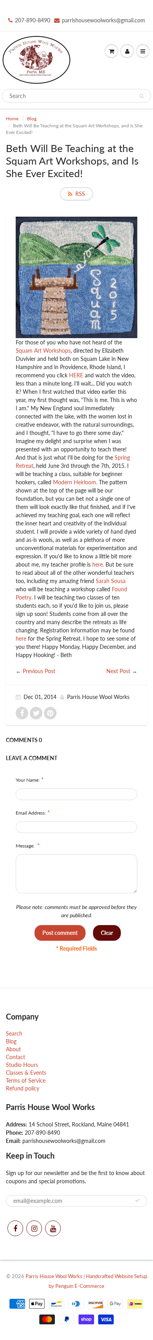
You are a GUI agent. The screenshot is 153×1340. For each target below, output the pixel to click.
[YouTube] (53, 1228)
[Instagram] (34, 1228)
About (13, 1049)
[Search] (141, 96)
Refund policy (22, 1088)
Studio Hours (22, 1064)
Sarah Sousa (111, 581)
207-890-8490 (32, 20)
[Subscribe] (137, 1200)
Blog (31, 118)
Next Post (118, 671)
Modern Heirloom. (76, 482)
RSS (80, 193)
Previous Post (39, 671)
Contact (15, 1057)
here (21, 638)
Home (12, 118)
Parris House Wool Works (54, 1276)
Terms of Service (26, 1080)
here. (98, 564)
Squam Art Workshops (43, 350)
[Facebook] (15, 1228)
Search (14, 1033)
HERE (76, 375)
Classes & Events (26, 1072)
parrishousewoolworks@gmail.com (103, 20)
